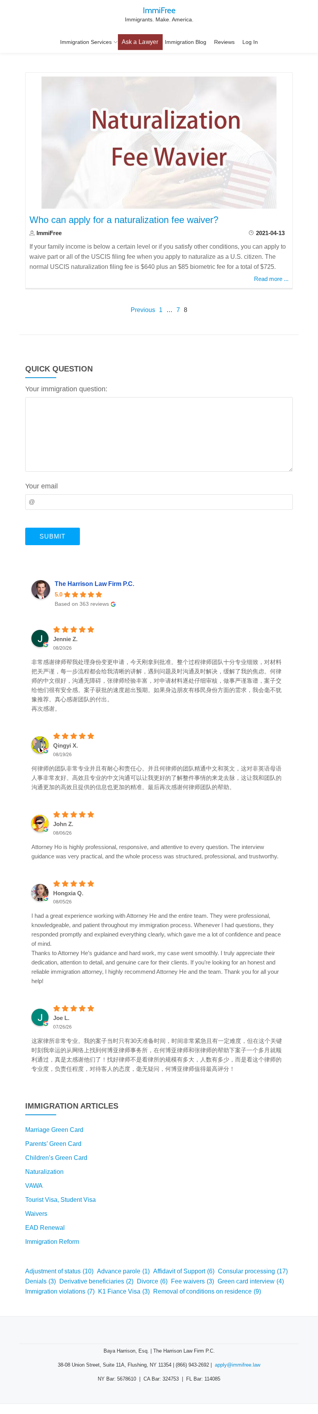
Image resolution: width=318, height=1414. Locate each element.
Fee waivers (192, 1281)
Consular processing (253, 1271)
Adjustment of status (59, 1271)
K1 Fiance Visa (124, 1291)
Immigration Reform (52, 1241)
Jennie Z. (65, 639)
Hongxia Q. (68, 893)
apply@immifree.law (237, 1365)
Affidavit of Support (183, 1271)
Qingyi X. (65, 745)
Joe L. (61, 1018)
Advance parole (123, 1271)
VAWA (34, 1185)
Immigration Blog (185, 42)
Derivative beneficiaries (96, 1281)
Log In (250, 42)
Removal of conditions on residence (207, 1291)
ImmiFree (159, 10)
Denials (40, 1281)
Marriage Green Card (54, 1129)
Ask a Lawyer (140, 42)
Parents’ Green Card (53, 1143)
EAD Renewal (45, 1227)
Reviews (224, 42)
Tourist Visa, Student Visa (60, 1199)
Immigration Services (86, 42)
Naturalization (44, 1171)
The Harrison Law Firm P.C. (94, 584)
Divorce (152, 1281)
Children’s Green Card (56, 1157)
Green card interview (251, 1281)
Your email (41, 486)
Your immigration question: (66, 389)
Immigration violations (60, 1291)
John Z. (63, 824)
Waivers (36, 1213)
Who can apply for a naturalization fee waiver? (123, 219)
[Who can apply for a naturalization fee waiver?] (159, 142)
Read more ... (271, 278)
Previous (143, 310)
